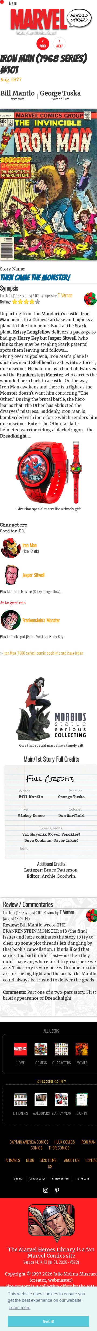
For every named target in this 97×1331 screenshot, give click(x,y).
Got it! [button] (48, 1321)
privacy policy (38, 1178)
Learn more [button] (19, 1307)
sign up (18, 1178)
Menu (13, 3)
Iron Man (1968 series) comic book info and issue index (43, 653)
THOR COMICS (58, 1148)
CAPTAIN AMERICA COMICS (29, 1142)
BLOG (30, 1160)
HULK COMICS (64, 1142)
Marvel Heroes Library (47, 1250)
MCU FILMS (48, 1160)
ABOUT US (71, 1160)
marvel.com (82, 1178)
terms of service (59, 1178)
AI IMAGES (13, 1160)
